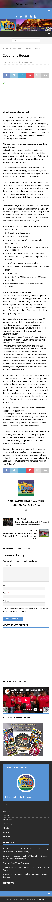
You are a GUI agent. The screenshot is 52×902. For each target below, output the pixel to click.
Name (6, 585)
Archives (6, 832)
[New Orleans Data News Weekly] (26, 30)
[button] (48, 11)
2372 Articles (38, 501)
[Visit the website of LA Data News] (26, 509)
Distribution (7, 819)
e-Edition (6, 836)
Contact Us (7, 815)
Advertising (7, 824)
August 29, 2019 (11, 62)
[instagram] (26, 16)
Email (5, 593)
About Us (6, 811)
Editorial (6, 828)
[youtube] (30, 16)
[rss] (35, 16)
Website (6, 601)
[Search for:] (26, 40)
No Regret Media (40, 899)
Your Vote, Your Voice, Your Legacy (16, 863)
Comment (7, 565)
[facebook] (16, 16)
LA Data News (26, 62)
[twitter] (21, 16)
